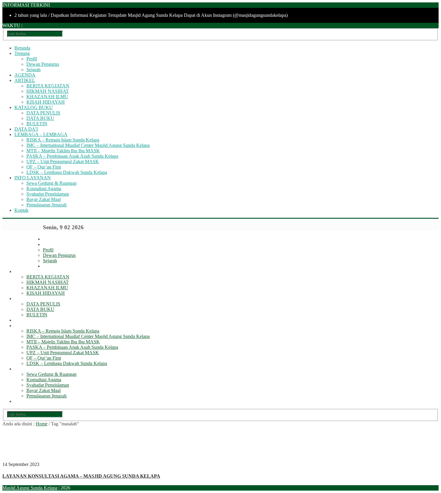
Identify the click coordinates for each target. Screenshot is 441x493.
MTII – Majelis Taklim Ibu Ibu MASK (63, 150)
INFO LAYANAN (32, 177)
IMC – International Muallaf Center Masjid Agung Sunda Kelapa (88, 145)
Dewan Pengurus (42, 64)
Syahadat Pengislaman (47, 193)
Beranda (22, 47)
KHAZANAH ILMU (47, 96)
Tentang (22, 53)
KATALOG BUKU (33, 107)
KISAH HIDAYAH (45, 102)
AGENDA (24, 75)
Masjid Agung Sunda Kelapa (29, 487)
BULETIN (36, 123)
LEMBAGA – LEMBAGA (41, 134)
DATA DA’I (26, 129)
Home (41, 423)
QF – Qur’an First (43, 166)
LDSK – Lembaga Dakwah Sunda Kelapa (66, 172)
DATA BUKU (40, 118)
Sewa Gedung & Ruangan (51, 183)
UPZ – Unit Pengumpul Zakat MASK (62, 161)
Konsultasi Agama (43, 188)
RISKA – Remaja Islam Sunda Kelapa (62, 139)
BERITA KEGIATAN (47, 85)
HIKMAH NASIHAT (47, 91)
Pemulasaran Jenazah (46, 204)
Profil (31, 58)
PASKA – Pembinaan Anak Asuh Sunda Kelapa (72, 156)
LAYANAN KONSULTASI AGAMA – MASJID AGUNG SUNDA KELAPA (81, 476)
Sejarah (33, 69)
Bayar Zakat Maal (43, 199)
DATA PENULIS (43, 112)
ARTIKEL (24, 80)
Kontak (21, 210)
